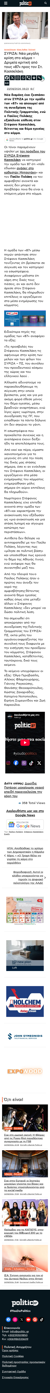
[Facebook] (6, 77)
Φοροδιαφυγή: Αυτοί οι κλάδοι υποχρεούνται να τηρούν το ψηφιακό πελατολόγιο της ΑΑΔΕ (27, 877)
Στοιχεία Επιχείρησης (15, 1377)
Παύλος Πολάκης (16, 832)
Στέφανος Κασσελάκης (33, 832)
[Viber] (28, 77)
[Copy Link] (39, 77)
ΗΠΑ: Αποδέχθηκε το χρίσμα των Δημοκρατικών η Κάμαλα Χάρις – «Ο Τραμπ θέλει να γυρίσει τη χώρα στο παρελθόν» (25, 855)
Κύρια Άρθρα (22, 49)
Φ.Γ (32, 89)
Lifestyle (8, 1128)
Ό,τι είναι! (18, 1128)
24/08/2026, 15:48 (11, 1282)
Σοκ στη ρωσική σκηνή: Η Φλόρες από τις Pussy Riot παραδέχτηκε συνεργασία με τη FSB (24, 1138)
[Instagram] (17, 77)
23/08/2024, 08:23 (18, 89)
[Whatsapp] (23, 77)
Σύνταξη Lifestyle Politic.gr (31, 1145)
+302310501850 (18, 1335)
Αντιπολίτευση (10, 49)
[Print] (34, 77)
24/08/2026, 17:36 (11, 1240)
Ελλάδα (8, 1269)
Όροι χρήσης (10, 1350)
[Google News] (6, 83)
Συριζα (7, 834)
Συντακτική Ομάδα (14, 1371)
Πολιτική (31, 49)
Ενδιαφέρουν (19, 1269)
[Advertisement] (25, 222)
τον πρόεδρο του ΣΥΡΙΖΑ (24, 155)
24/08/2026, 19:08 (11, 1194)
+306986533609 (17, 1339)
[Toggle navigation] (5, 3)
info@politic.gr (19, 1331)
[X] (12, 77)
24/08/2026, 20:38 (11, 1145)
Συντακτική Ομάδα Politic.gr (31, 1282)
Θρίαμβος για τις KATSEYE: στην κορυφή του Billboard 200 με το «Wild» (23, 1233)
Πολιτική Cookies (13, 1356)
